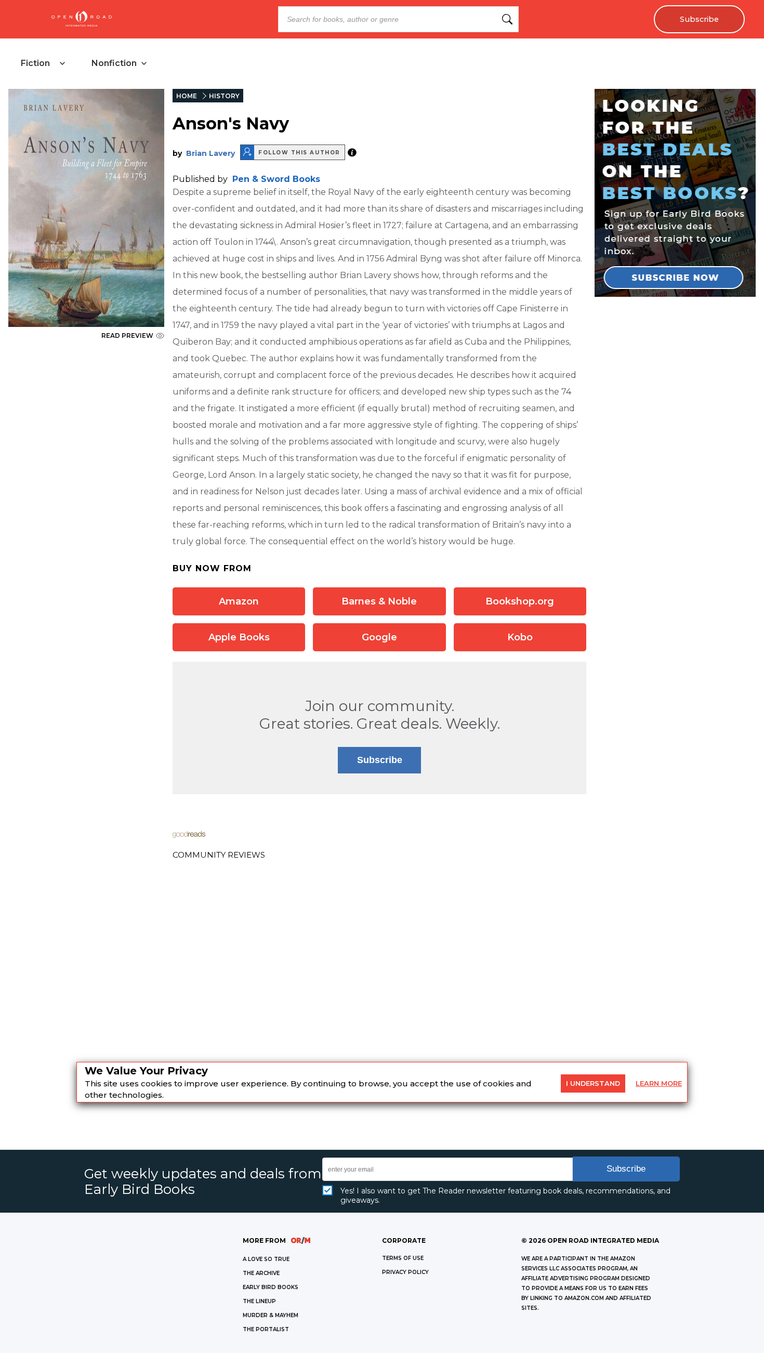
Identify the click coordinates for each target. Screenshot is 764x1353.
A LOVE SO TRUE (266, 1259)
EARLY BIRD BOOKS (270, 1287)
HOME (186, 96)
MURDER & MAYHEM (270, 1315)
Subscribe (699, 19)
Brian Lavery (210, 153)
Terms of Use (403, 1258)
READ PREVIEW (127, 335)
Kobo (520, 637)
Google (379, 637)
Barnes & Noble (379, 601)
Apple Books (239, 637)
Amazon (239, 601)
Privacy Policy (405, 1272)
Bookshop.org (519, 601)
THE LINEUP (259, 1301)
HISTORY (224, 96)
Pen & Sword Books (276, 179)
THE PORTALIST (266, 1329)
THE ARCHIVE (261, 1273)
